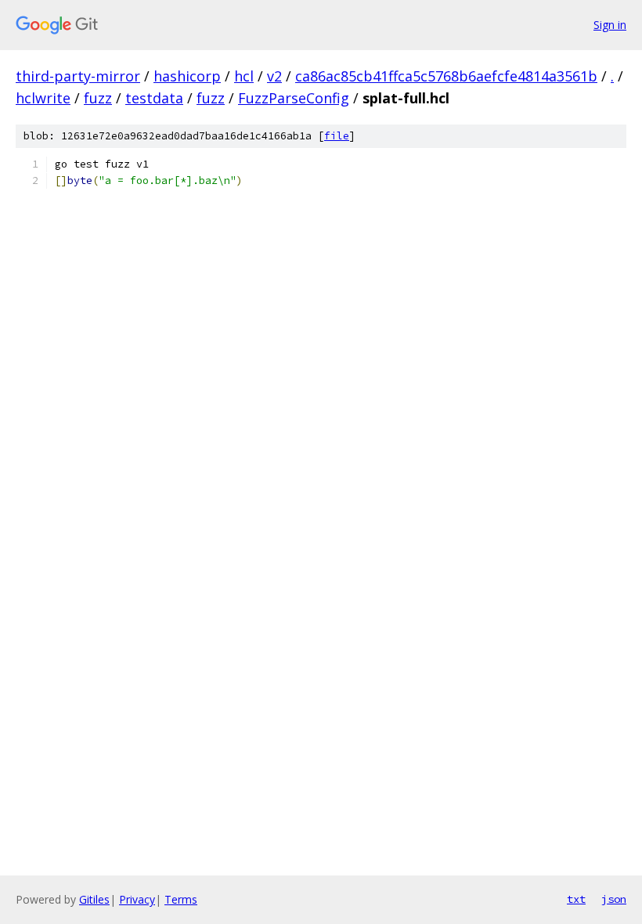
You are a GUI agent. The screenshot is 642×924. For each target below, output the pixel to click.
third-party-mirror (78, 76)
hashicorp (187, 76)
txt (576, 899)
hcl (244, 76)
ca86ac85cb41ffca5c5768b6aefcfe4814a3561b (446, 76)
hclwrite (43, 97)
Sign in (609, 24)
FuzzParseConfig (293, 97)
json (613, 899)
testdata (154, 97)
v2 (274, 76)
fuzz (98, 97)
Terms (180, 899)
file (336, 136)
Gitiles (94, 899)
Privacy (137, 899)
